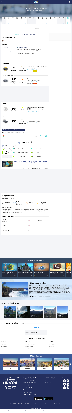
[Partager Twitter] (46, 136)
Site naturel (36, 327)
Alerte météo (27, 385)
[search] (70, 2)
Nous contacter (27, 392)
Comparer (32, 34)
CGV (19, 403)
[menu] (2, 2)
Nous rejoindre (27, 390)
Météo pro (48, 383)
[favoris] (46, 9)
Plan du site (23, 403)
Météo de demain (7, 129)
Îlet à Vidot (18, 4)
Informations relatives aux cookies (34, 403)
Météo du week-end (19, 129)
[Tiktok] (68, 387)
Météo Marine (49, 380)
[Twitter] (68, 380)
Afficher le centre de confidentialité (36, 406)
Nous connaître (27, 387)
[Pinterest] (64, 387)
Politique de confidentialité (49, 403)
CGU (15, 403)
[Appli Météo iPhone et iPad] (38, 398)
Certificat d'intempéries (29, 383)
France (5, 4)
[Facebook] (64, 380)
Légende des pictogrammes (31, 394)
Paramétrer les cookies (61, 403)
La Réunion (9, 4)
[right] (69, 268)
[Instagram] (68, 384)
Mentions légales (9, 403)
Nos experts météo (28, 380)
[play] (7, 163)
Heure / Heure (24, 34)
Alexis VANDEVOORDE (17, 40)
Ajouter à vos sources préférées (10, 136)
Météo (2, 4)
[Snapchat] (64, 384)
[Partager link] (40, 136)
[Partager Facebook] (43, 136)
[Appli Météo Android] (48, 398)
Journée (17, 34)
